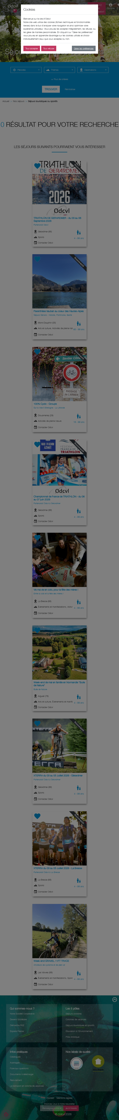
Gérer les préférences (84, 48)
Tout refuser (48, 48)
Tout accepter (31, 48)
